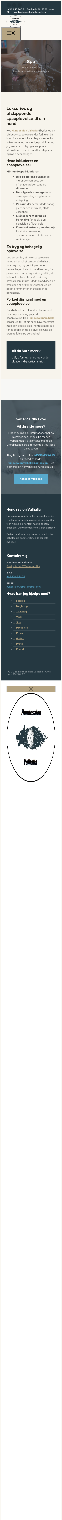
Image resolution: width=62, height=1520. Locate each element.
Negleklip (22, 606)
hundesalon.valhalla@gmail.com (30, 12)
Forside (20, 600)
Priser (19, 633)
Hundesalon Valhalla (25, 130)
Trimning (21, 611)
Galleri (20, 638)
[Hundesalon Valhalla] (15, 27)
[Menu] (11, 33)
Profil (19, 643)
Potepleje (22, 627)
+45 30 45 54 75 (15, 9)
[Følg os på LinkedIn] (20, 5)
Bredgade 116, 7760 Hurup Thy (23, 566)
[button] (31, 479)
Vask (19, 616)
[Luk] (31, 689)
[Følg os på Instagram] (14, 5)
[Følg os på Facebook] (9, 5)
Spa (18, 622)
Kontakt (21, 649)
